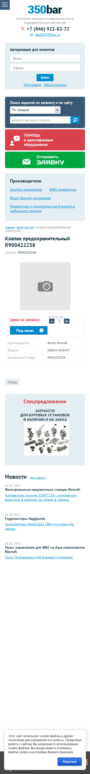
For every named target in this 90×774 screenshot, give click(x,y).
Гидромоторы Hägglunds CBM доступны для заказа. (39, 526)
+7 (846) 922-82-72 (48, 29)
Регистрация (32, 85)
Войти (45, 77)
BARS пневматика (63, 189)
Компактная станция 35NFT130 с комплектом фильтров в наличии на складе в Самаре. (40, 497)
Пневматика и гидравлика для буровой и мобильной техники (42, 208)
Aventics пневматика (26, 189)
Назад (12, 382)
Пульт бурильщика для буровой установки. (39, 557)
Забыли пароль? (55, 85)
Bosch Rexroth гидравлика (30, 198)
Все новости (38, 477)
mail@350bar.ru (47, 34)
